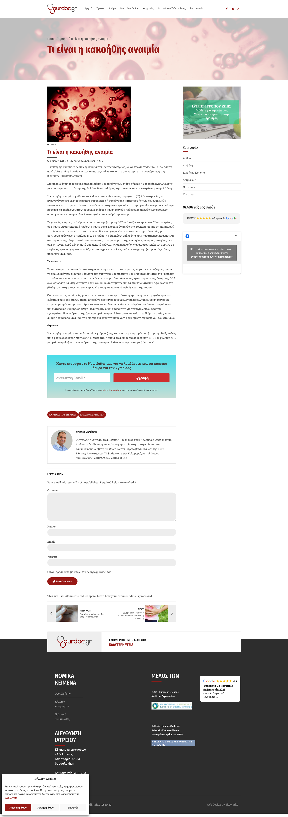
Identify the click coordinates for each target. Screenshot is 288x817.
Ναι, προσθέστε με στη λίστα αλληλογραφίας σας (80, 572)
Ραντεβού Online (129, 8)
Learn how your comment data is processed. (125, 596)
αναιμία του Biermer (62, 414)
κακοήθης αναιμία (92, 414)
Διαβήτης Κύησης (194, 172)
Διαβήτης (188, 165)
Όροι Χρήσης (63, 693)
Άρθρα (112, 8)
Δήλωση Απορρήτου (62, 704)
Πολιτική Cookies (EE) (62, 716)
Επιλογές (73, 807)
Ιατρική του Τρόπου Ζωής (172, 8)
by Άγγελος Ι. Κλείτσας (82, 160)
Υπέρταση (189, 194)
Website (52, 556)
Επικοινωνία (196, 8)
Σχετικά (100, 8)
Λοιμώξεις (189, 180)
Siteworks (232, 804)
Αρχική (88, 8)
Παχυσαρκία (190, 187)
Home (51, 39)
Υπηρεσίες (148, 8)
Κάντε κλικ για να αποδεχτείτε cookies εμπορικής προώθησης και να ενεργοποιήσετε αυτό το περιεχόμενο (211, 252)
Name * (51, 526)
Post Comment (64, 581)
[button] (211, 218)
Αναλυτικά (11, 797)
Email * (51, 541)
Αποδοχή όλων (18, 807)
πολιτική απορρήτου (111, 390)
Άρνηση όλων (46, 807)
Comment (53, 490)
